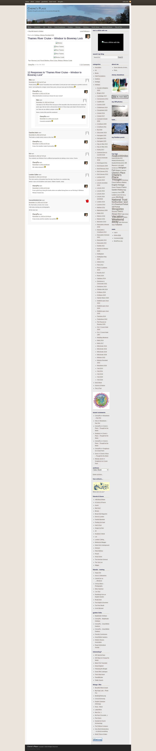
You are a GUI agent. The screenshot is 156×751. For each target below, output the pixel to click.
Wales (125, 217)
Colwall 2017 (101, 116)
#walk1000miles (120, 156)
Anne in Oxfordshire (100, 575)
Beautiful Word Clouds (101, 687)
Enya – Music (99, 706)
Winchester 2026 (102, 354)
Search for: (97, 57)
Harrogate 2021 (101, 138)
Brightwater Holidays (101, 615)
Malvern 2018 (101, 216)
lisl (30, 153)
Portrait (125, 204)
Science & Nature (107, 27)
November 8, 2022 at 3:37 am (37, 82)
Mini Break (119, 197)
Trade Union (124, 214)
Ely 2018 (99, 129)
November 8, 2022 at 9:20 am (37, 135)
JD (96, 531)
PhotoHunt (118, 204)
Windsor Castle (67, 60)
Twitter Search (99, 680)
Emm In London (99, 516)
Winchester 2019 (102, 351)
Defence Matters (121, 182)
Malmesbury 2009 (102, 210)
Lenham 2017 (101, 177)
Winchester (125, 222)
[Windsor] (59, 43)
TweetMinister (99, 677)
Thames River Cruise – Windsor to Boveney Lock (55, 38)
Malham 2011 (101, 207)
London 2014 (101, 201)
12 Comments (85, 64)
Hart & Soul (98, 525)
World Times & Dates (101, 734)
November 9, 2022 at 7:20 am (37, 156)
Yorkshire (118, 225)
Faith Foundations (60, 27)
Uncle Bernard (99, 608)
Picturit (97, 553)
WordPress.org (118, 241)
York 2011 (100, 371)
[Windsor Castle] (59, 57)
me (121, 195)
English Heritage (118, 185)
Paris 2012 (100, 264)
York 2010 (100, 368)
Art (44, 27)
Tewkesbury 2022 (102, 319)
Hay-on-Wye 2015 (102, 144)
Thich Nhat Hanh (100, 674)
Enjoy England (99, 666)
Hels (30, 80)
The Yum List (98, 562)
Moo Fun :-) (98, 712)
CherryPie (31, 64)
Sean (96, 453)
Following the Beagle (101, 668)
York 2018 (100, 374)
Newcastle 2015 (101, 243)
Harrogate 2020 (101, 135)
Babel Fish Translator (101, 663)
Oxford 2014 (100, 262)
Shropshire (118, 209)
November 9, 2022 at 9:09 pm (41, 164)
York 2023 (100, 379)
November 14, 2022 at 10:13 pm (38, 202)
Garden (114, 190)
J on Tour (97, 591)
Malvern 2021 (101, 219)
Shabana (97, 433)
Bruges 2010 (101, 93)
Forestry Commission (101, 634)
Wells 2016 (100, 340)
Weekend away (118, 220)
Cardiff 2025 (100, 101)
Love (118, 195)
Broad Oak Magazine (101, 514)
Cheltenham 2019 (102, 107)
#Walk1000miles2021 (118, 160)
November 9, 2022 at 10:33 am (38, 177)
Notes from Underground (102, 545)
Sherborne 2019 (102, 286)
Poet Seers (98, 718)
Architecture (115, 167)
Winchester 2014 (102, 346)
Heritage (78, 27)
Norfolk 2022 (101, 245)
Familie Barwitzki (100, 519)
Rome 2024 (100, 275)
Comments (118, 238)
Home (29, 27)
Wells (120, 222)
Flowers (118, 187)
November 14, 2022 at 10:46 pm (41, 216)
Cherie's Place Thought (117, 177)
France (124, 187)
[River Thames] (59, 46)
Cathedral (123, 170)
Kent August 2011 (102, 163)
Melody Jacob (99, 458)
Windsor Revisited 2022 (47, 35)
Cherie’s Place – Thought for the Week (101, 428)
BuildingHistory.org (100, 695)
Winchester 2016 (102, 349)
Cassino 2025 (101, 104)
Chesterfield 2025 (102, 110)
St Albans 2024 (101, 292)
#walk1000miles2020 (117, 158)
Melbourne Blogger (100, 542)
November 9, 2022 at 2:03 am (41, 143)
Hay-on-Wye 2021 (102, 146)
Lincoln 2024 (101, 193)
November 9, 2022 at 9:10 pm (41, 188)
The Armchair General (101, 559)
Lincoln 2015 (101, 188)
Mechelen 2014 (101, 221)
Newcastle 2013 (101, 240)
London (114, 195)
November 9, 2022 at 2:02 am (41, 93)
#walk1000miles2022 (118, 163)
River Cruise (53, 60)
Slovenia (114, 211)
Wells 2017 (100, 343)
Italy (124, 190)
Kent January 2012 (102, 174)
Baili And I (98, 508)
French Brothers (45, 60)
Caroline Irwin (33, 132)
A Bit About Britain (100, 499)
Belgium (118, 170)
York (113, 225)
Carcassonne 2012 (102, 99)
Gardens (70, 27)
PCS (113, 204)
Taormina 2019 (101, 316)
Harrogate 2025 (101, 141)
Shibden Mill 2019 (102, 289)
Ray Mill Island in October (36, 31)
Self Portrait (116, 207)
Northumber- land (120, 202)
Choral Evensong (100, 698)
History (120, 190)
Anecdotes (37, 27)
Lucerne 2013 (101, 204)
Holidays (86, 27)
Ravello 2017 (101, 272)
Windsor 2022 (101, 357)
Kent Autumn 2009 (102, 165)
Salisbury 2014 (101, 278)
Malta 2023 (100, 213)
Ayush (97, 505)
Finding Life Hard (100, 522)
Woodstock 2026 (102, 365)
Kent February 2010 (103, 168)
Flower (114, 187)
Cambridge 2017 (102, 96)
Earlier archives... (98, 474)
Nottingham (100, 254)
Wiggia (97, 565)
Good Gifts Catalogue (101, 671)
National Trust (119, 199)
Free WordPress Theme (33, 749)
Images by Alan (99, 528)
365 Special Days (100, 655)
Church (114, 182)
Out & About (95, 27)
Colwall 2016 (101, 113)
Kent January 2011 (102, 171)
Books (50, 27)
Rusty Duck (98, 599)
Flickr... (116, 70)
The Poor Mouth (99, 605)
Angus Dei (98, 572)
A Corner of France (100, 502)
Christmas (125, 180)
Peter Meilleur (99, 551)
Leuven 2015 (101, 180)
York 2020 (100, 377)
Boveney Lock (36, 60)
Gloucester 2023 (102, 132)
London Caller (33, 174)
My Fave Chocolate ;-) (101, 715)
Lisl (96, 536)
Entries (117, 235)
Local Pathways (84, 31)
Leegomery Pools (116, 192)
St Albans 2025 (101, 295)
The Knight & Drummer (101, 602)
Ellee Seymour (99, 589)
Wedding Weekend (102, 337)
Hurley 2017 (100, 149)
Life (122, 192)
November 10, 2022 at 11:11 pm (49, 118)
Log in (115, 232)
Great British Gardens (101, 637)
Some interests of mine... (121, 67)
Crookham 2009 (101, 124)
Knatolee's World (100, 533)
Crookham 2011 (101, 127)
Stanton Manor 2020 (103, 298)
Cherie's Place (37, 8)
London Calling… (100, 539)
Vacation (117, 216)
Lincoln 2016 (101, 191)
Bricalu (97, 511)
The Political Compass (101, 726)
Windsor (60, 60)
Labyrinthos (98, 709)
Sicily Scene (98, 556)
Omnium (97, 548)
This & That (118, 27)
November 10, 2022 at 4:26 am (45, 102)
